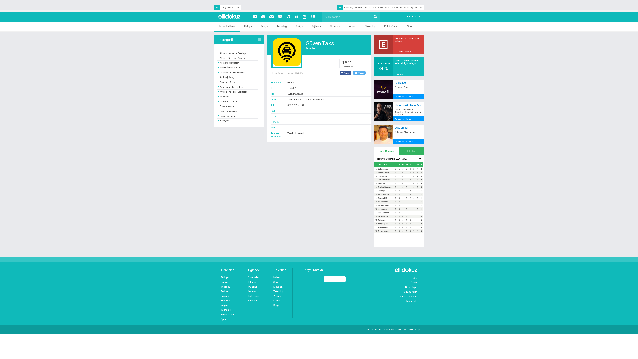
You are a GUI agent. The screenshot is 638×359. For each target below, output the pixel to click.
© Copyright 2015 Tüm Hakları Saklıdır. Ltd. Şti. (393, 329)
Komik (276, 300)
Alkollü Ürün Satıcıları (230, 67)
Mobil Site (411, 301)
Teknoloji (370, 26)
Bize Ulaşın (411, 287)
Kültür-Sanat (391, 26)
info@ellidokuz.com (231, 7)
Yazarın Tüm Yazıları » (404, 96)
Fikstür (411, 151)
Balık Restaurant (228, 116)
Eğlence (316, 26)
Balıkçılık (224, 121)
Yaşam (352, 26)
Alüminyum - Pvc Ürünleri (232, 72)
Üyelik (414, 282)
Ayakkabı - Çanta (228, 101)
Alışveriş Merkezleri (229, 63)
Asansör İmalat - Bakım (231, 87)
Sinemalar (253, 277)
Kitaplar (252, 282)
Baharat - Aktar (227, 106)
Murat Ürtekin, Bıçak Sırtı (408, 105)
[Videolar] (255, 17)
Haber (276, 277)
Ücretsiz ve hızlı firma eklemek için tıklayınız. (406, 62)
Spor (410, 26)
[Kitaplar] (296, 17)
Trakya (299, 26)
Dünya (264, 26)
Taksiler (310, 48)
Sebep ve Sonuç (402, 87)
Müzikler (252, 286)
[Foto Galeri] (263, 17)
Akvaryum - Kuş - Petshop (233, 53)
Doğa (276, 305)
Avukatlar (224, 96)
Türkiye (248, 26)
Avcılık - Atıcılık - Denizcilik (233, 92)
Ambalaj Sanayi (227, 77)
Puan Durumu (386, 151)
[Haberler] (313, 17)
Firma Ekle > (400, 74)
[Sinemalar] (280, 17)
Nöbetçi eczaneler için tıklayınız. (407, 40)
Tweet (361, 73)
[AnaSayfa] (229, 16)
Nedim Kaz (400, 82)
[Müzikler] (288, 17)
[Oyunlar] (271, 17)
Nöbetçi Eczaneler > (403, 52)
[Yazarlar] (305, 17)
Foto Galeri (254, 296)
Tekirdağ (282, 26)
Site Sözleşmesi (408, 296)
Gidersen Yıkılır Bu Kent (405, 132)
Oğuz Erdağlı (401, 127)
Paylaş (346, 73)
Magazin (278, 286)
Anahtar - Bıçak (227, 82)
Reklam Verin (410, 291)
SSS (415, 277)
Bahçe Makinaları (228, 111)
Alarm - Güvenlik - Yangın (232, 58)
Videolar (252, 300)
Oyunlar (252, 291)
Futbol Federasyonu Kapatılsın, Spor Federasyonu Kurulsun (408, 112)
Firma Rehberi (227, 26)
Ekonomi (335, 26)
